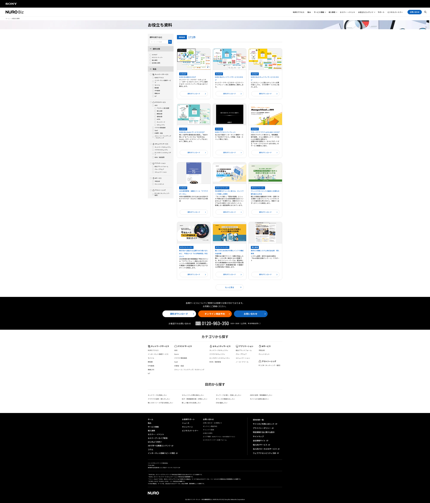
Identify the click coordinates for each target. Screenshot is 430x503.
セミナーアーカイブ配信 (158, 438)
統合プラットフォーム (244, 350)
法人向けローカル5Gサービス (265, 448)
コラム (150, 449)
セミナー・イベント (347, 12)
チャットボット (264, 354)
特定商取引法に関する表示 (264, 432)
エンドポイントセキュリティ (219, 358)
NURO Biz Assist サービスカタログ (192, 132)
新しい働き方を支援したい (191, 403)
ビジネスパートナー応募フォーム (215, 440)
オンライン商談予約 (215, 313)
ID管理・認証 (179, 366)
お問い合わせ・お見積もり (212, 423)
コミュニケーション (243, 358)
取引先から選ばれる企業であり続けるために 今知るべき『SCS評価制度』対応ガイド (193, 253)
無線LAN (151, 369)
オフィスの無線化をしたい (225, 399)
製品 (154, 69)
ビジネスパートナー (395, 12)
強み (309, 12)
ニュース (185, 423)
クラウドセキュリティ (217, 354)
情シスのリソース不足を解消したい (160, 403)
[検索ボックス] (425, 12)
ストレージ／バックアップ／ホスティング (189, 369)
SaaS (176, 362)
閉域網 (150, 362)
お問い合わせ (250, 313)
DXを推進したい (221, 403)
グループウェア (241, 354)
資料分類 (156, 48)
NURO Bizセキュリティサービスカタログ (265, 78)
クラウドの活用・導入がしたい (159, 399)
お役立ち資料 (207, 433)
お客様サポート (188, 419)
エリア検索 (219, 436)
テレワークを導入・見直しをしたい (228, 395)
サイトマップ (258, 436)
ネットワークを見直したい (157, 395)
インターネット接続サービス (158, 354)
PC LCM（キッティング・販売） (270, 365)
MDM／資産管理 (215, 362)
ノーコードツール (242, 362)
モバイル (151, 358)
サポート (381, 12)
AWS (175, 350)
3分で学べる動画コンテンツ (159, 445)
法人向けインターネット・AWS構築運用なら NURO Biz (202, 499)
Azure (176, 354)
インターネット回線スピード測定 (161, 453)
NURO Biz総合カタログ (187, 77)
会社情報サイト (259, 440)
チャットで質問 (208, 430)
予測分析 (262, 350)
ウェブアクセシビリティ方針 (264, 453)
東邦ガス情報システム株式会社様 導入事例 (265, 252)
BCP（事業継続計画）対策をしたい (194, 399)
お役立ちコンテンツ (365, 12)
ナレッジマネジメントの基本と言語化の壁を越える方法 (265, 192)
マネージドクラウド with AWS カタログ (265, 132)
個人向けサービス (260, 444)
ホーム (8, 18)
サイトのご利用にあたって (263, 424)
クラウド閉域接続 (180, 358)
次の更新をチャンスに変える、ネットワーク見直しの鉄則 (229, 192)
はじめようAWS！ (155, 441)
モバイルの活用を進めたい (259, 399)
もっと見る (229, 287)
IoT (149, 373)
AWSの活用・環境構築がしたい (261, 395)
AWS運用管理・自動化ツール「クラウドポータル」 (193, 192)
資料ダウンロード (193, 93)
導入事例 (332, 12)
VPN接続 (151, 366)
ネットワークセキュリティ (218, 350)
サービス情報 (319, 12)
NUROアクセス (298, 12)
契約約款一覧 (258, 419)
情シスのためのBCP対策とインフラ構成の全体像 (229, 252)
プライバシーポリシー (262, 428)
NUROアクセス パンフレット (225, 132)
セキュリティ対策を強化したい (193, 395)
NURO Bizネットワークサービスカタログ (229, 78)
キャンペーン (187, 426)
